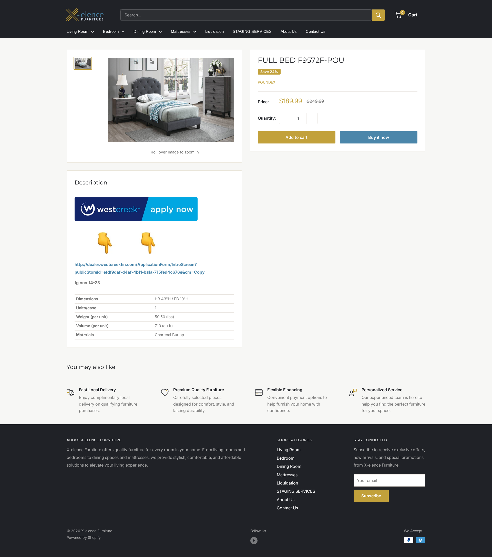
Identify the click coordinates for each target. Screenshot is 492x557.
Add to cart (296, 137)
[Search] (378, 15)
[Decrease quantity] (284, 118)
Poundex (266, 82)
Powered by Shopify (84, 537)
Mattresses (181, 31)
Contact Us (315, 31)
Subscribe (371, 495)
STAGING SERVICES (252, 31)
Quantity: (267, 118)
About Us (289, 31)
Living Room (77, 31)
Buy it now (378, 137)
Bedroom (111, 31)
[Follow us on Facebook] (254, 540)
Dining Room (145, 31)
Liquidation (214, 31)
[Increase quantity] (311, 118)
